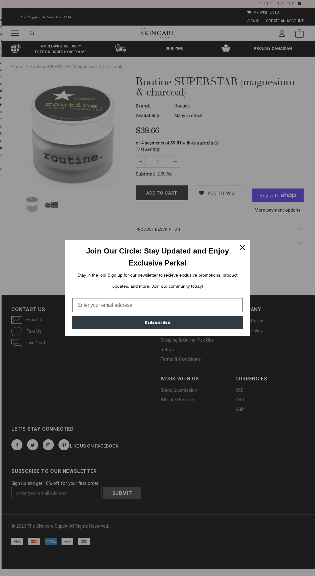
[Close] (242, 247)
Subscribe (157, 322)
